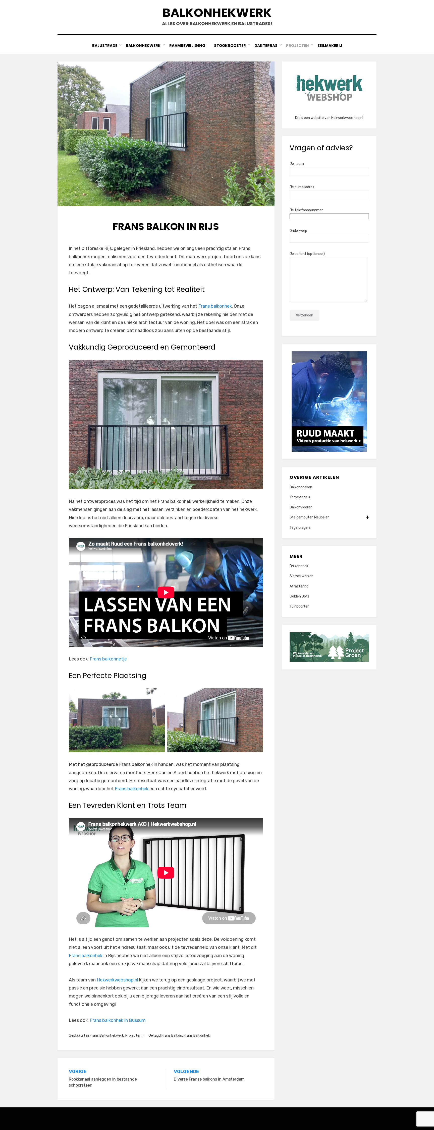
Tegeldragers (300, 527)
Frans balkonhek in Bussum (118, 1020)
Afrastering (299, 586)
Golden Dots (299, 596)
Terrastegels (300, 497)
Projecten (297, 45)
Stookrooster (230, 45)
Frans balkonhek (215, 306)
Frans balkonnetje (108, 659)
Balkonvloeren (301, 507)
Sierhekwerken (301, 576)
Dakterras (266, 45)
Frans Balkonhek (197, 1035)
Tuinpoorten (299, 606)
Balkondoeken (301, 487)
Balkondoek (299, 566)
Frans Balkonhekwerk (107, 1035)
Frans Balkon (171, 1035)
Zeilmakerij (329, 45)
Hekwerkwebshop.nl (117, 980)
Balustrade (104, 45)
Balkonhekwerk (217, 12)
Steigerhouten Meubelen (310, 517)
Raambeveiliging (187, 45)
